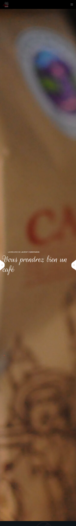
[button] (2, 265)
